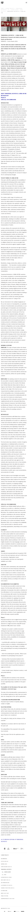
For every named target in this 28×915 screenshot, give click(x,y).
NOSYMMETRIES (4, 858)
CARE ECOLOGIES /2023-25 (6, 866)
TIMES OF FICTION (4, 896)
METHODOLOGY (5, 95)
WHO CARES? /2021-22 (5, 880)
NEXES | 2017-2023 (5, 893)
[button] (26, 2)
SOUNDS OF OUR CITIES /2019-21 (7, 888)
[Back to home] (2, 2)
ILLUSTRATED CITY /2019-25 (6, 885)
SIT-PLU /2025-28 (4, 861)
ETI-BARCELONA (4, 890)
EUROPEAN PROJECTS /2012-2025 (7, 898)
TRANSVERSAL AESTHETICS (6, 869)
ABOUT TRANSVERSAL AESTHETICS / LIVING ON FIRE (13, 93)
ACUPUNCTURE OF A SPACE (6, 877)
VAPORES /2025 (4, 864)
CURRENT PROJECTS (5, 855)
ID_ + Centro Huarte (6, 872)
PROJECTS (3, 97)
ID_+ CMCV (4, 874)
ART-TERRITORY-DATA (5, 882)
